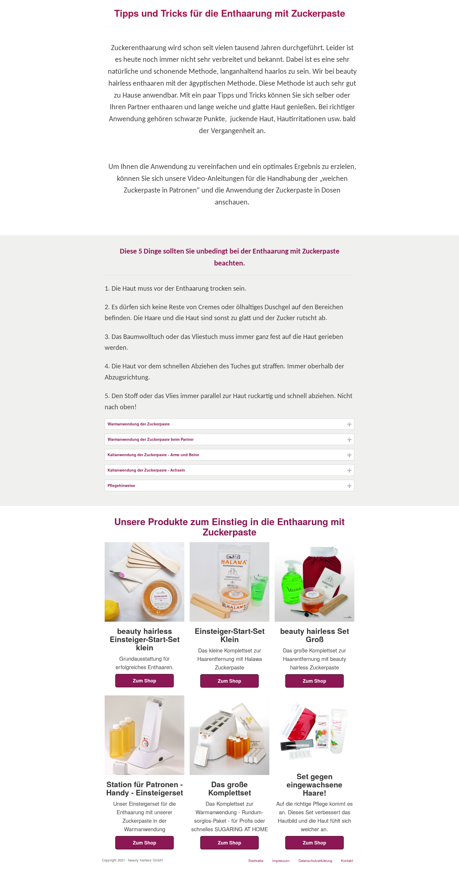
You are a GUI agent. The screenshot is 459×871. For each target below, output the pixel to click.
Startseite (255, 860)
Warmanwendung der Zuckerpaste (139, 423)
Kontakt (347, 860)
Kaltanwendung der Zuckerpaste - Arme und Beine (153, 454)
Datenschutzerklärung (315, 860)
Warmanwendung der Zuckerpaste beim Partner (151, 439)
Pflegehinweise (121, 485)
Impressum (281, 860)
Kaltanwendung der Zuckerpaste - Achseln (146, 470)
